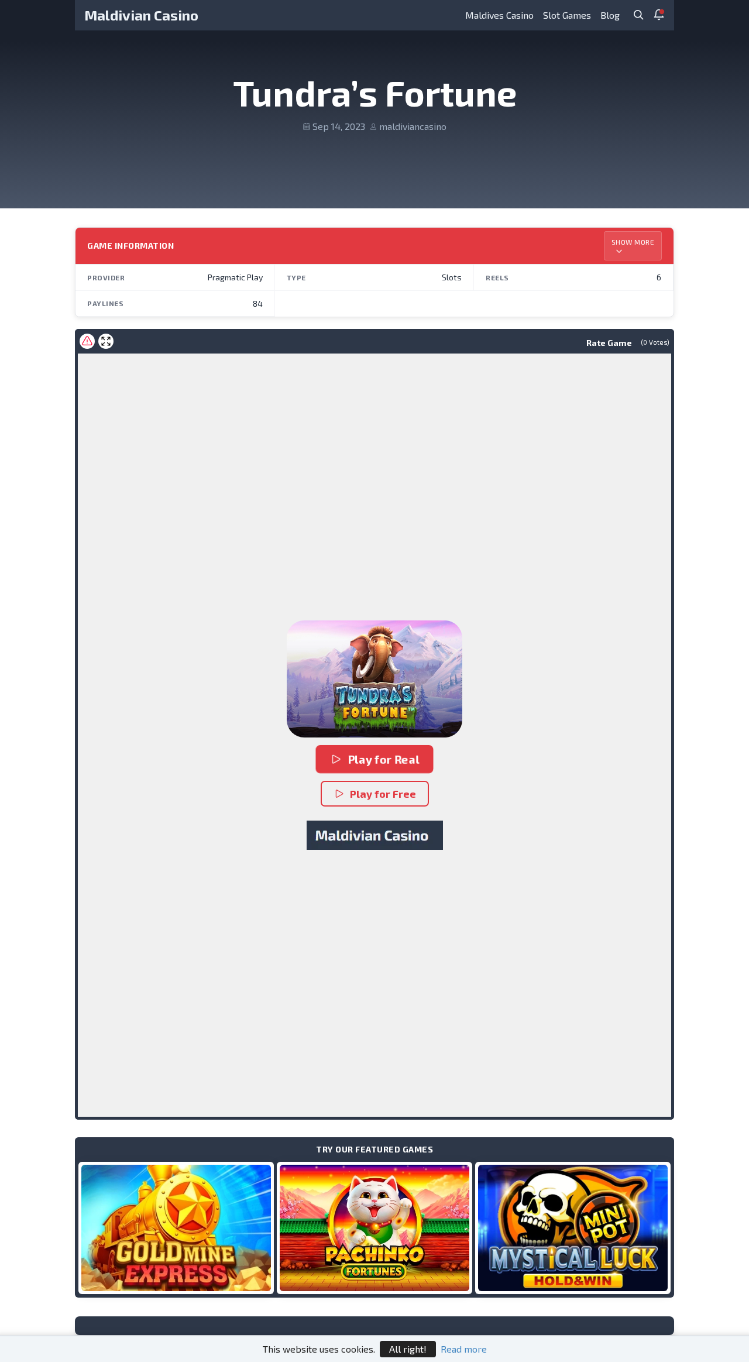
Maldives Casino (499, 14)
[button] (374, 678)
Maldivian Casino (141, 14)
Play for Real (384, 759)
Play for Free (383, 793)
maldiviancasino (412, 126)
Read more (464, 1348)
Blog (610, 14)
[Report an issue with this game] (87, 341)
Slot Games (567, 14)
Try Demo (176, 1227)
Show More (633, 242)
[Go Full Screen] (106, 341)
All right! (408, 1348)
